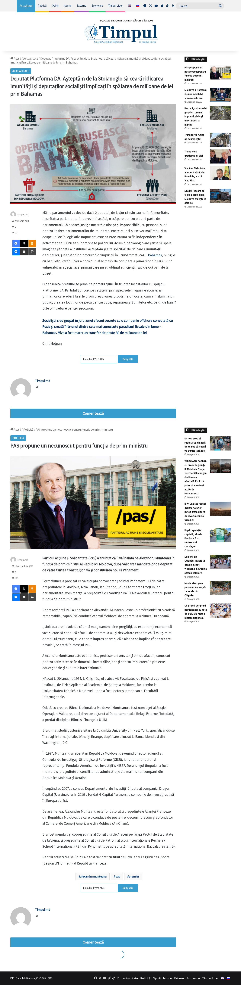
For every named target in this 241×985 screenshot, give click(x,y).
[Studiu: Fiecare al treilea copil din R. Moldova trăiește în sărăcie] (220, 196)
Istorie (68, 5)
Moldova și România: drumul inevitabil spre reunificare (196, 94)
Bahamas (155, 255)
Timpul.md (22, 214)
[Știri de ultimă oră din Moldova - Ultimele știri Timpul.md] (121, 31)
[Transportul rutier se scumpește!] (220, 140)
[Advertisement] (208, 274)
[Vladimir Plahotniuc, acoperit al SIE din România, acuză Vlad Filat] (220, 173)
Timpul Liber (115, 5)
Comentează (93, 413)
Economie (97, 5)
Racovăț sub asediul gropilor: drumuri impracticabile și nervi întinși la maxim (196, 116)
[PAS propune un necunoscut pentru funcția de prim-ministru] (220, 72)
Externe (81, 5)
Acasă (17, 58)
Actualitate (26, 5)
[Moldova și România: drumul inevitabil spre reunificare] (220, 95)
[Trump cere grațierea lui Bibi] (220, 156)
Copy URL (128, 359)
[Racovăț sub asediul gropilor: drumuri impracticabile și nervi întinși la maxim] (220, 113)
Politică (42, 5)
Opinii (55, 5)
